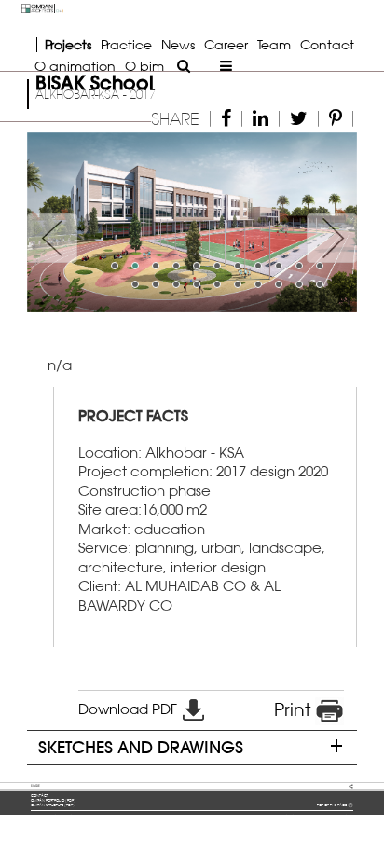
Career (226, 44)
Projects (68, 44)
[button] (51, 222)
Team (274, 44)
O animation (75, 66)
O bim (144, 66)
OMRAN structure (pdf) (53, 805)
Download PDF (129, 709)
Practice (126, 44)
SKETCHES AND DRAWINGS (140, 747)
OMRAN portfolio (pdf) (53, 800)
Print (294, 709)
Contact (327, 44)
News (178, 44)
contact (39, 795)
